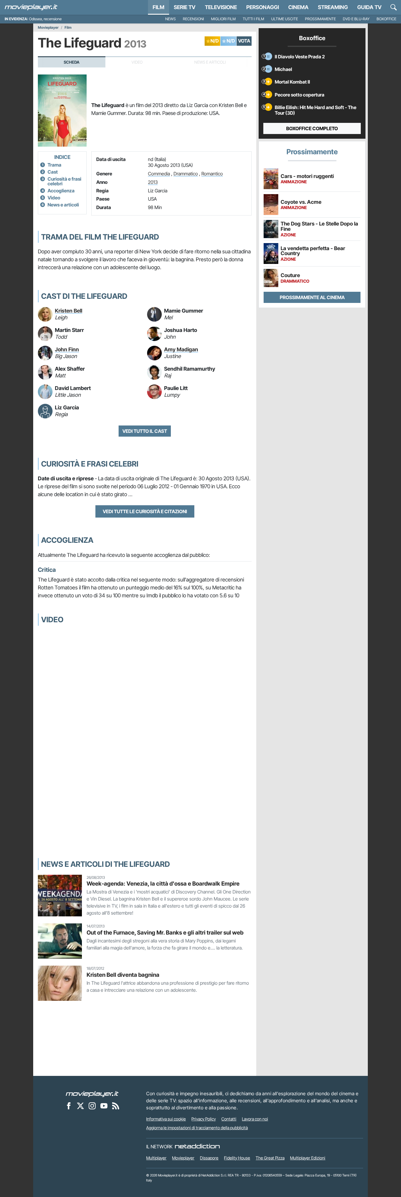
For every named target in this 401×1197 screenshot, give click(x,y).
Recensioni (193, 19)
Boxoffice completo (312, 128)
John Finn (67, 349)
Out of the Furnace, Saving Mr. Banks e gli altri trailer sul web (165, 932)
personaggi (262, 7)
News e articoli (63, 205)
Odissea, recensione (45, 19)
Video (54, 198)
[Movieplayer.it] (31, 7)
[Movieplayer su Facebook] (69, 1105)
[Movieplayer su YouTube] (104, 1105)
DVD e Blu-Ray (356, 19)
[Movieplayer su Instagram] (92, 1105)
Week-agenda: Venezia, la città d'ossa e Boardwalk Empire (163, 883)
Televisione (221, 7)
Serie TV (185, 7)
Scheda (72, 62)
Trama (54, 165)
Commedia (159, 174)
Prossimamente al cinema (312, 297)
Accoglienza (61, 191)
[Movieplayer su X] (80, 1105)
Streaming (333, 7)
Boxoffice (386, 19)
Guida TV (369, 7)
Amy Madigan (181, 349)
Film (158, 7)
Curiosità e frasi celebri (64, 181)
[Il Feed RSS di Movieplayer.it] (116, 1105)
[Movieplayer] (92, 1093)
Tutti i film (253, 19)
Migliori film (223, 19)
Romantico (212, 174)
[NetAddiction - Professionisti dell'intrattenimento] (197, 1146)
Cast (53, 172)
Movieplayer (48, 27)
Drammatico (185, 174)
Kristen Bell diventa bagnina (123, 974)
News (170, 19)
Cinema (298, 7)
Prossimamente (320, 19)
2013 (153, 182)
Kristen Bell (68, 311)
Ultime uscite (284, 19)
